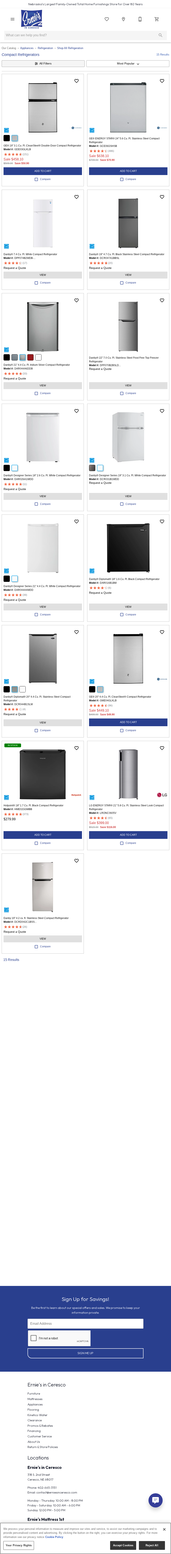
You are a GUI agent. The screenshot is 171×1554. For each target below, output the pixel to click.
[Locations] (123, 19)
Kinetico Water (38, 1415)
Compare (45, 179)
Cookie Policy (54, 1537)
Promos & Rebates (40, 1426)
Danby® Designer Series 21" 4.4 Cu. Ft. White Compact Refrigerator (42, 586)
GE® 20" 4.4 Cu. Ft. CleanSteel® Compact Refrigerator (120, 696)
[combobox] (127, 63)
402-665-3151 (47, 1488)
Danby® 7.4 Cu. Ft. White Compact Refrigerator (30, 254)
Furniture (34, 1393)
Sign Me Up (85, 1353)
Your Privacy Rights (19, 1545)
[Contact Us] (140, 19)
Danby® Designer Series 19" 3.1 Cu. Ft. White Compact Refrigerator (127, 475)
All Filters (45, 63)
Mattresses (35, 1399)
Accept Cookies (123, 1545)
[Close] (164, 1529)
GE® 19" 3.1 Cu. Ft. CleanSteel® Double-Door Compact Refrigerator (42, 145)
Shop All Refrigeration (70, 48)
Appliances (27, 48)
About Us (34, 1442)
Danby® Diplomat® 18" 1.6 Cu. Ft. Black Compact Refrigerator (124, 579)
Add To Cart (42, 171)
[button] (13, 19)
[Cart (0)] (157, 19)
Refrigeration (45, 48)
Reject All (152, 1545)
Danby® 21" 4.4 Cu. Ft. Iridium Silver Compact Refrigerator (37, 364)
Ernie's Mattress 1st (46, 1519)
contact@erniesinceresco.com (56, 1492)
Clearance (35, 1420)
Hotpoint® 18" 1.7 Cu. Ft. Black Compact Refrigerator (33, 805)
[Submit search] (160, 35)
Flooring (33, 1410)
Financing (34, 1431)
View (43, 274)
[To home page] (31, 19)
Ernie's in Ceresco (45, 1467)
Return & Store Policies (43, 1447)
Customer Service (40, 1436)
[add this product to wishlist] (77, 81)
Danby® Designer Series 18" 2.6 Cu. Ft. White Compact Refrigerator (42, 475)
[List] (107, 19)
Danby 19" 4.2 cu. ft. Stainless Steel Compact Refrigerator (36, 918)
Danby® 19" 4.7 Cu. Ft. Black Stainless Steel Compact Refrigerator (126, 254)
